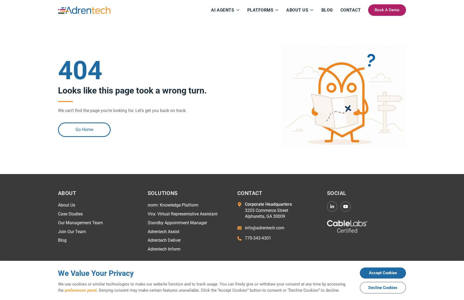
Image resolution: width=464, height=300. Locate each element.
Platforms (260, 10)
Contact (350, 10)
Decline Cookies (382, 287)
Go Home (84, 129)
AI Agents (222, 10)
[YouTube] (345, 206)
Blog (327, 10)
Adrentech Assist (163, 231)
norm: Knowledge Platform (173, 205)
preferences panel (81, 290)
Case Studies (70, 213)
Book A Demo (387, 10)
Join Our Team (72, 231)
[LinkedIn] (332, 206)
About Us (297, 10)
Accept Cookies (383, 272)
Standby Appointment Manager (177, 222)
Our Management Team (80, 222)
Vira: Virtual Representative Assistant (183, 213)
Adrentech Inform (164, 249)
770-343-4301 (258, 238)
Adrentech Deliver (164, 240)
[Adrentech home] (84, 10)
